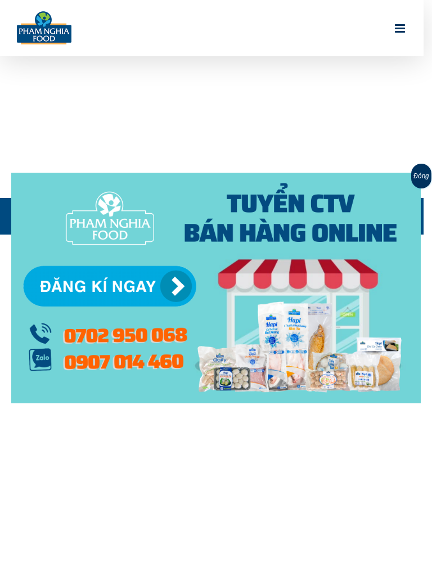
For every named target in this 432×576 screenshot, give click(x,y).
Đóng (421, 176)
